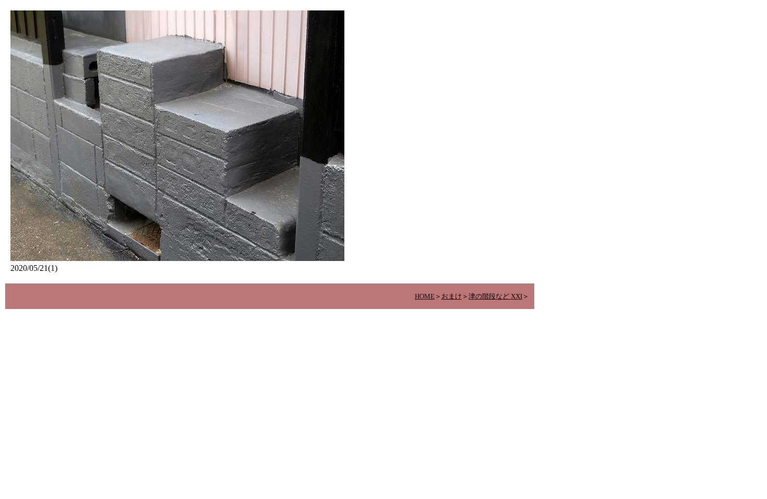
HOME (425, 296)
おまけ (451, 296)
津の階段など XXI (495, 296)
